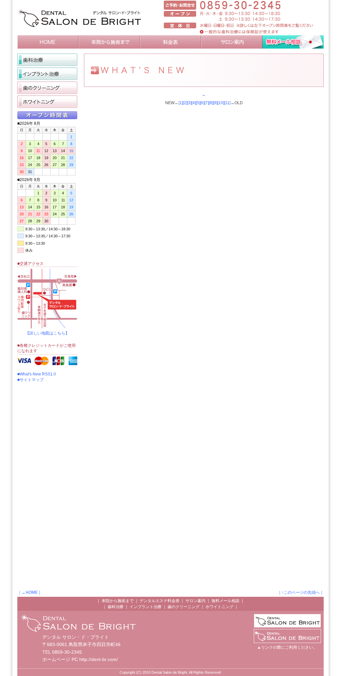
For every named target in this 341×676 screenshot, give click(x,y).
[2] (185, 103)
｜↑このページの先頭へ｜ (301, 592)
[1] (180, 103)
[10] (220, 103)
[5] (198, 103)
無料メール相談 (225, 600)
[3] (189, 103)
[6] (202, 103)
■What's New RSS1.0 (36, 374)
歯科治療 (116, 606)
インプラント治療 (146, 606)
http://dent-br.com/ (98, 659)
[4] (193, 103)
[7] (206, 103)
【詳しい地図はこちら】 (47, 333)
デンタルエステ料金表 (159, 600)
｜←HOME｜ (30, 592)
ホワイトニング (219, 606)
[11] (227, 103)
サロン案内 (195, 600)
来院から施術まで (118, 600)
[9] (215, 103)
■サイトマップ (30, 379)
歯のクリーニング (183, 606)
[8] (211, 103)
